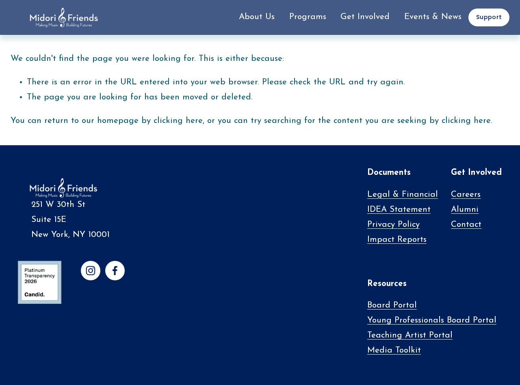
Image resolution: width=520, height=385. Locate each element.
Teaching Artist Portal (410, 335)
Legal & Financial (402, 195)
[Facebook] (115, 270)
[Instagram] (90, 270)
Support (489, 17)
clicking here (178, 121)
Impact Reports (397, 240)
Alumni (465, 210)
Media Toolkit (394, 350)
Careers (466, 195)
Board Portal (392, 305)
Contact (466, 225)
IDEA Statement (399, 210)
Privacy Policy (393, 225)
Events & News (433, 17)
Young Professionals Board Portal (431, 320)
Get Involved (365, 17)
